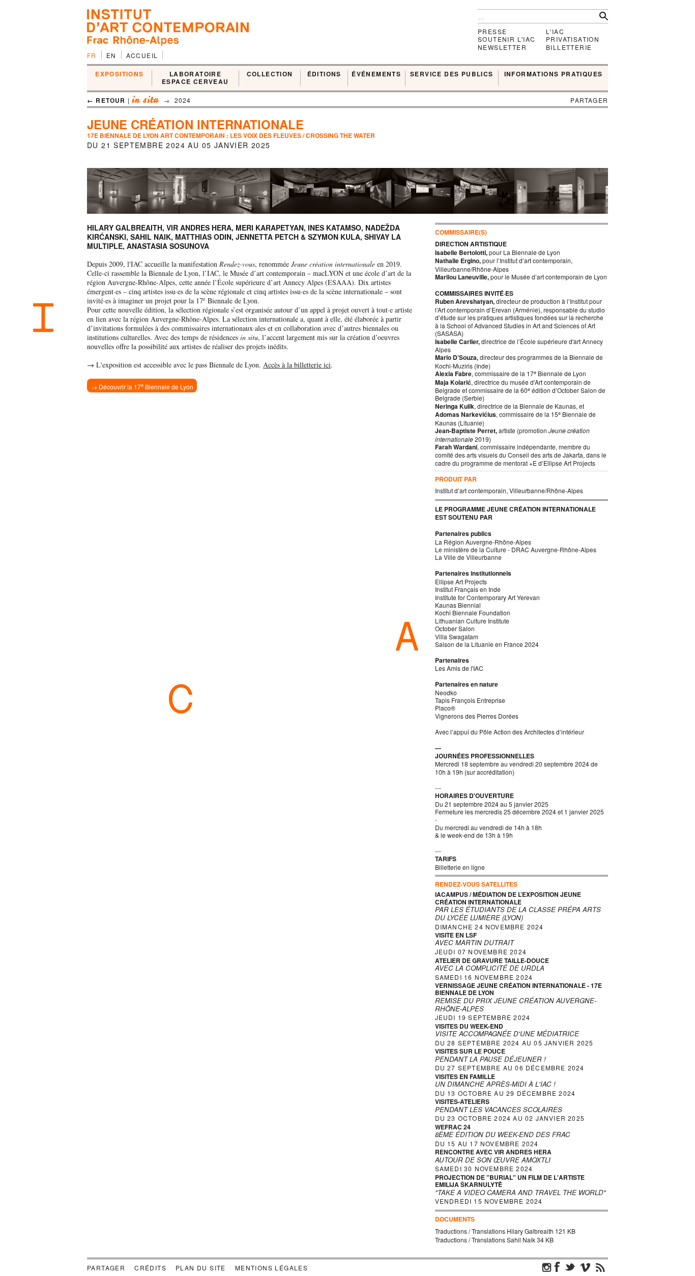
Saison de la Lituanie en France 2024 (487, 644)
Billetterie (569, 47)
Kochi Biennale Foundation (472, 612)
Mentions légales (271, 1267)
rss (600, 1266)
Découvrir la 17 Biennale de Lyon (146, 386)
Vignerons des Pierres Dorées (476, 716)
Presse (492, 31)
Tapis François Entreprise (470, 700)
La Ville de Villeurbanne (468, 557)
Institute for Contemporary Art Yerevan (487, 597)
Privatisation (572, 39)
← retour (106, 100)
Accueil (142, 55)
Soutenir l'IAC (507, 39)
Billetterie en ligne (460, 867)
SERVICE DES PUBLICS (452, 74)
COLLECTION (270, 74)
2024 (183, 100)
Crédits (150, 1267)
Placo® (445, 707)
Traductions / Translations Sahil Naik (485, 1239)
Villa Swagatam (456, 636)
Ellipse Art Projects (461, 581)
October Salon (455, 628)
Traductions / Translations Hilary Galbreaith (494, 1231)
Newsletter (502, 47)
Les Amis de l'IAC (459, 668)
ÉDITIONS (324, 74)
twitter (569, 1266)
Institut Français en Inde (468, 589)
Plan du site (201, 1267)
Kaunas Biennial (458, 605)
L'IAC (555, 31)
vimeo (585, 1266)
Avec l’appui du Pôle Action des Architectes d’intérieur (509, 731)
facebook (557, 1266)
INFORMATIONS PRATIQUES (553, 74)
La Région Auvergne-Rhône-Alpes (483, 541)
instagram (547, 1266)
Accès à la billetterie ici (297, 365)
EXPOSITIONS (119, 74)
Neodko (446, 692)
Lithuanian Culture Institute (472, 620)
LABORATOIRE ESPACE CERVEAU (195, 78)
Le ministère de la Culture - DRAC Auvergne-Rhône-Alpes (515, 549)
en (111, 55)
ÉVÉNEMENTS (376, 74)
